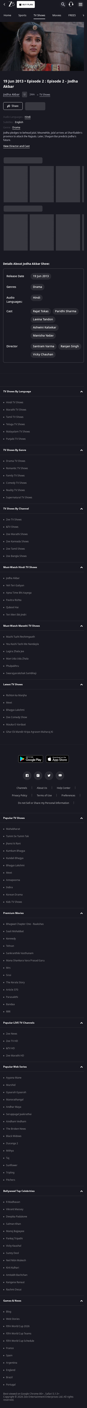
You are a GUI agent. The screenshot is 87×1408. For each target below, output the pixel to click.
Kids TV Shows (14, 902)
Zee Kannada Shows (17, 541)
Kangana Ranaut (15, 1282)
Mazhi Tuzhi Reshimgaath (20, 637)
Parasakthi (12, 997)
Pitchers (10, 1180)
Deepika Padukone (16, 1216)
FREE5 (72, 15)
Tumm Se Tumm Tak (17, 836)
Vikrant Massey (14, 1209)
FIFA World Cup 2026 (18, 1326)
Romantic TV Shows (17, 468)
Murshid (10, 1085)
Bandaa (10, 1004)
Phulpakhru (12, 666)
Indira (9, 887)
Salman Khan (13, 1224)
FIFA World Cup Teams (18, 1333)
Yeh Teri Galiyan (15, 585)
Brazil (9, 1377)
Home (7, 15)
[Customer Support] (71, 4)
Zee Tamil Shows (15, 549)
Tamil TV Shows (14, 417)
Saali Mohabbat (15, 931)
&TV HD (10, 1048)
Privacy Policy (17, 795)
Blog (8, 1312)
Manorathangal (14, 1099)
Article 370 (12, 990)
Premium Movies (13, 913)
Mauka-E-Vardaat (16, 724)
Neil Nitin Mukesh (16, 1260)
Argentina (11, 1363)
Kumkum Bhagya (15, 851)
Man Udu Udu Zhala (17, 659)
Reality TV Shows (15, 490)
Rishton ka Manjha (16, 695)
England (10, 1370)
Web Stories (13, 1319)
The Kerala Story (15, 982)
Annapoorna (13, 880)
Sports (22, 15)
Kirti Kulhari (12, 1268)
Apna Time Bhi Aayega (19, 593)
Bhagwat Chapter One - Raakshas (25, 924)
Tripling (10, 1172)
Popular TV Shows (14, 818)
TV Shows (39, 15)
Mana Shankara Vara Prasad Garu (25, 960)
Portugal (11, 1385)
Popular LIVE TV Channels (18, 1023)
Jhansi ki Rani (13, 843)
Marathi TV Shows (16, 410)
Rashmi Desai (13, 1289)
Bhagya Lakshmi (15, 710)
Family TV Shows (15, 475)
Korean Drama (14, 894)
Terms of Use (42, 795)
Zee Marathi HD (15, 1055)
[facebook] (25, 775)
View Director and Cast (16, 144)
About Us (40, 788)
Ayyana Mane (13, 1078)
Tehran (10, 946)
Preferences (67, 795)
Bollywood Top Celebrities (19, 1191)
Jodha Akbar (11, 93)
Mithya (10, 1151)
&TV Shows (12, 527)
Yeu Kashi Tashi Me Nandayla (22, 644)
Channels (20, 788)
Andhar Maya (13, 1107)
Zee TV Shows (14, 519)
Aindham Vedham (16, 1121)
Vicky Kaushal (13, 1246)
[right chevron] (8, 182)
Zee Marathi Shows (17, 534)
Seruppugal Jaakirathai (19, 1114)
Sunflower (11, 1165)
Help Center (62, 788)
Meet (9, 703)
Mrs (8, 968)
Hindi (28, 115)
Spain (9, 1355)
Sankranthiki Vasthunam (19, 953)
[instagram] (36, 775)
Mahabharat (13, 829)
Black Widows (13, 1136)
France (10, 1348)
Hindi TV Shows (14, 402)
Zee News (11, 1034)
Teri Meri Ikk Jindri (16, 615)
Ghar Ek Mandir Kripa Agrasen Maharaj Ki (29, 732)
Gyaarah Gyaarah (16, 1092)
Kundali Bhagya (14, 858)
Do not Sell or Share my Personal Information (42, 803)
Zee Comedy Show (16, 717)
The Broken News (16, 1129)
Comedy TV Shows (16, 483)
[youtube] (58, 775)
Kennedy (11, 938)
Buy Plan (27, 4)
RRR (8, 1011)
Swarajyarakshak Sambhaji (21, 673)
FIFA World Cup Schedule (20, 1341)
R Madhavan (13, 1202)
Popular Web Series (15, 1067)
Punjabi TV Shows (16, 439)
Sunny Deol (12, 1253)
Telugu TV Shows (15, 424)
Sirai (8, 975)
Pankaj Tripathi (14, 1238)
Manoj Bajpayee (15, 1231)
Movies (56, 15)
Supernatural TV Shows (19, 497)
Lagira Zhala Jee (15, 651)
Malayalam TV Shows (18, 431)
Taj (7, 1158)
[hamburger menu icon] (80, 4)
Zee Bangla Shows (16, 556)
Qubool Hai (12, 607)
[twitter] (47, 775)
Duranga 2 (12, 1143)
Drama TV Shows (15, 461)
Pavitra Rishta (13, 600)
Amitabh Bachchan (16, 1275)
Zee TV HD (12, 1041)
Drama (16, 126)
